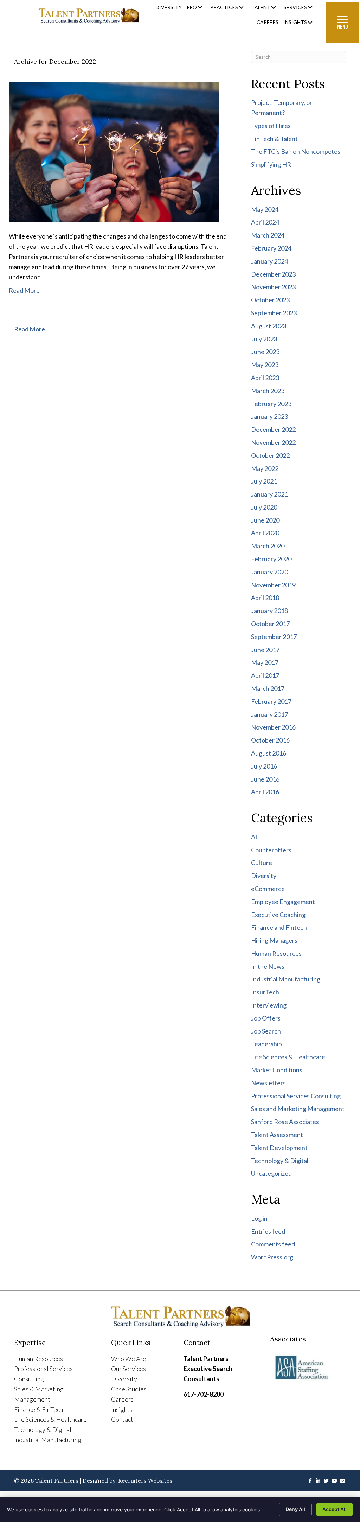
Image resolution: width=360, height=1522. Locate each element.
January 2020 (269, 572)
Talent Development (279, 1147)
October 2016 (270, 740)
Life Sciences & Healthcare (288, 1057)
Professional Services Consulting (296, 1096)
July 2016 (264, 766)
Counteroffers (271, 850)
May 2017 (264, 662)
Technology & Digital (279, 1160)
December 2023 (273, 274)
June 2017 (265, 649)
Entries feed (268, 1231)
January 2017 (269, 714)
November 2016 (273, 727)
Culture (261, 862)
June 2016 (265, 779)
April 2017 (265, 675)
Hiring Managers (274, 940)
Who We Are (128, 1359)
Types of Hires (271, 126)
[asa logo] (308, 1368)
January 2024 (269, 261)
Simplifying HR (271, 164)
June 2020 (265, 520)
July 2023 (264, 339)
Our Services (128, 1368)
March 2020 (267, 546)
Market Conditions (276, 1070)
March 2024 (267, 235)
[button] (200, 8)
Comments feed (273, 1244)
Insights (122, 1409)
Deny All (295, 1509)
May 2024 (264, 209)
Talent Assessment (277, 1134)
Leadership (266, 1044)
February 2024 (271, 248)
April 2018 (265, 597)
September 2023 (274, 313)
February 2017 (271, 701)
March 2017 (267, 688)
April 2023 (265, 377)
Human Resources (276, 953)
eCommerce (268, 888)
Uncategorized (271, 1173)
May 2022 (264, 468)
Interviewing (269, 1005)
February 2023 (271, 404)
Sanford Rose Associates (285, 1121)
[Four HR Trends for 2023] (114, 152)
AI (254, 837)
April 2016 (265, 792)
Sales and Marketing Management (298, 1108)
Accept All (334, 1509)
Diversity (263, 875)
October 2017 (270, 623)
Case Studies (129, 1389)
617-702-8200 (204, 1394)
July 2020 (264, 507)
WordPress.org (272, 1257)
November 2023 (273, 287)
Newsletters (268, 1083)
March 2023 (267, 390)
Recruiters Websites (145, 1480)
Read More (24, 290)
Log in (259, 1218)
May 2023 (264, 364)
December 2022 (273, 429)
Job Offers (266, 1018)
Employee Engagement (283, 901)
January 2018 (269, 610)
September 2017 (274, 636)
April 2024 (265, 222)
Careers (122, 1399)
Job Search (266, 1031)
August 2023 (268, 326)
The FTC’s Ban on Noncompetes (295, 151)
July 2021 (264, 481)
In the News (267, 966)
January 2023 (269, 416)
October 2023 (270, 300)
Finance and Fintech (279, 927)
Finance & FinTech (38, 1409)
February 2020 (271, 559)
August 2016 (268, 753)
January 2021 (269, 494)
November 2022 (273, 442)
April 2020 (265, 533)
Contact (122, 1419)
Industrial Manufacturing (285, 979)
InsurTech (265, 992)
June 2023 (265, 351)
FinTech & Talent (274, 139)
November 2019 (273, 585)
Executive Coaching (278, 914)
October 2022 (270, 455)
